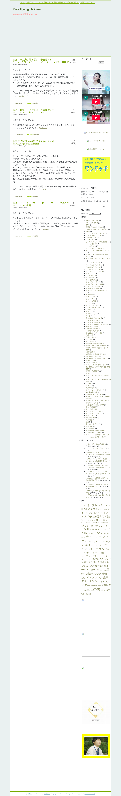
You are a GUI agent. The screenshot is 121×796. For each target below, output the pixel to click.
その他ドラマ (90, 240)
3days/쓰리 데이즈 (92, 223)
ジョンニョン (90, 273)
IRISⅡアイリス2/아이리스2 (94, 227)
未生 (84, 585)
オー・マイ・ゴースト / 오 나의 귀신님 (98, 259)
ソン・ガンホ (91, 525)
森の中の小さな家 (91, 392)
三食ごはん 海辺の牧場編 (94, 322)
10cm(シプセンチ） (93, 505)
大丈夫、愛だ (88, 569)
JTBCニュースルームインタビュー (97, 229)
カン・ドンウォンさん (93, 263)
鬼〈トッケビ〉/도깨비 (93, 433)
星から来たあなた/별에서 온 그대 (96, 365)
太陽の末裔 (89, 352)
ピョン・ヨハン (91, 299)
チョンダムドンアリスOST (94, 284)
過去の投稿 (84, 214)
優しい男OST (90, 341)
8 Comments (18, 236)
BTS (87, 225)
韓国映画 (35, 103)
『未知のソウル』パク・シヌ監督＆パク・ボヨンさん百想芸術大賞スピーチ (98, 453)
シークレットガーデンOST (94, 271)
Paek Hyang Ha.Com (27, 9)
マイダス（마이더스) (92, 305)
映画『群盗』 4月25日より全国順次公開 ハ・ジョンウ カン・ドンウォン (33, 111)
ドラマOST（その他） (93, 288)
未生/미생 (89, 384)
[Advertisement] (60, 35)
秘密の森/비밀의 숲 (92, 403)
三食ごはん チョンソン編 (94, 318)
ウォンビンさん (91, 246)
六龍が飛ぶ (103, 566)
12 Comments (19, 134)
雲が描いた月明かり (92, 424)
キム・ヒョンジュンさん (94, 265)
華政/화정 (89, 420)
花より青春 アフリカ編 (93, 411)
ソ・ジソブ (105, 529)
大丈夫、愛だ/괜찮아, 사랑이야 (96, 346)
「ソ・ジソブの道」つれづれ (95, 233)
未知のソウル (90, 388)
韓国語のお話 (90, 428)
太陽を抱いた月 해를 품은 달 (95, 354)
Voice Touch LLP (90, 794)
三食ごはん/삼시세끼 (92, 331)
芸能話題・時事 (91, 418)
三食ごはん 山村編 (92, 320)
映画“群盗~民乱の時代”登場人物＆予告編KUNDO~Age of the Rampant (33, 142)
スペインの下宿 (91, 276)
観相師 (88, 594)
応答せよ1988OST (92, 363)
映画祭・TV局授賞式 (92, 371)
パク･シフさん (90, 297)
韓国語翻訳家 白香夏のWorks (95, 430)
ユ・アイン (101, 556)
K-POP (88, 231)
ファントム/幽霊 (91, 301)
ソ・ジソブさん (91, 278)
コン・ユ (100, 519)
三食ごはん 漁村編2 (92, 327)
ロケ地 (88, 316)
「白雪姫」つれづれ (92, 237)
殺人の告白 (97, 585)
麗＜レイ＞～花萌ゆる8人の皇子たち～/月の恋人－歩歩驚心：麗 (98, 436)
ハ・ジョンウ (97, 546)
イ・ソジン (87, 512)
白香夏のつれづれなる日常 (94, 394)
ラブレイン (89, 312)
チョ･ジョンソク (90, 542)
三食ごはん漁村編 (95, 562)
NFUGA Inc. (47, 794)
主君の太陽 (89, 335)
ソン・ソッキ (94, 529)
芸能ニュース (90, 416)
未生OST (89, 386)
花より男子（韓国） (92, 409)
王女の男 (93, 589)
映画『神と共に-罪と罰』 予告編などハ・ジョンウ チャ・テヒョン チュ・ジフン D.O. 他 (41, 60)
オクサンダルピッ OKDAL (94, 248)
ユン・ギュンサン (94, 554)
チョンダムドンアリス (93, 282)
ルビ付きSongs (91, 314)
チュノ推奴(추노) (91, 280)
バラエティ (89, 295)
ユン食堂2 (89, 309)
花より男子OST (91, 407)
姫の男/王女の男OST (92, 356)
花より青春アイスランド (94, 413)
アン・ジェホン (104, 509)
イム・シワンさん (91, 244)
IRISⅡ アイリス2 (90, 509)
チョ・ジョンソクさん (93, 286)
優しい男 (89, 339)
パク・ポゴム (95, 549)
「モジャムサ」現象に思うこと (96, 444)
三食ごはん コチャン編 (94, 333)
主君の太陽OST (91, 337)
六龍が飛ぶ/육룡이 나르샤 (94, 344)
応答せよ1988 (90, 360)
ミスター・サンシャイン (94, 307)
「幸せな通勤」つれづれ (94, 235)
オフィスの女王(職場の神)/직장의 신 (97, 250)
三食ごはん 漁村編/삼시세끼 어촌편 (97, 324)
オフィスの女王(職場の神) (94, 514)
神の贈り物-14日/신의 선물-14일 (96, 401)
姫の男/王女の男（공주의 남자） (96, 358)
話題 (87, 422)
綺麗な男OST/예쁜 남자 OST (95, 405)
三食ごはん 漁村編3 (92, 329)
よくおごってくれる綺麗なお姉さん (97, 242)
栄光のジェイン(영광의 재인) (95, 390)
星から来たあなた (95, 571)
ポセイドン (89, 303)
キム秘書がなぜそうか (93, 267)
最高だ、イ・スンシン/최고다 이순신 (98, 375)
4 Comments (18, 103)
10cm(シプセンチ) (92, 221)
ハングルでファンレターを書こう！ (97, 290)
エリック (97, 512)
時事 (87, 373)
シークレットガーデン (93, 269)
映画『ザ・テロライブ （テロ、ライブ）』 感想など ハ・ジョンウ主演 (41, 204)
